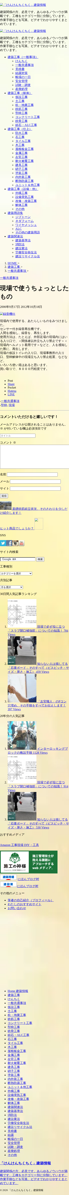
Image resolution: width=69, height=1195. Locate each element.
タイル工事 (23, 141)
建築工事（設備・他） (23, 189)
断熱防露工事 (24, 181)
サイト (4, 488)
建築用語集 (15, 213)
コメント (8, 442)
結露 (11, 1135)
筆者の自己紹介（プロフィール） (31, 900)
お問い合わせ (17, 908)
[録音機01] (7, 313)
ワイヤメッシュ (26, 225)
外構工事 (21, 193)
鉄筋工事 (21, 109)
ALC (18, 228)
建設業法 (21, 248)
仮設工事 (21, 97)
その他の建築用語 (27, 232)
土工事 (20, 101)
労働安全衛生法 (26, 252)
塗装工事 (21, 173)
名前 (3, 474)
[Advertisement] (34, 951)
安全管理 (21, 81)
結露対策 (21, 73)
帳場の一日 (23, 77)
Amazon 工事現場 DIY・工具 (19, 845)
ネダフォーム (24, 221)
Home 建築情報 (18, 991)
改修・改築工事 (26, 201)
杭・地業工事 (24, 105)
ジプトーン (23, 217)
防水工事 (21, 133)
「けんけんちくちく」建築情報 (25, 1163)
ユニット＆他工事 (27, 185)
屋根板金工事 (24, 149)
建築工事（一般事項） (23, 57)
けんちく (21, 61)
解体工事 (21, 205)
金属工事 (21, 153)
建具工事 (21, 165)
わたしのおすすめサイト (24, 904)
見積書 (20, 69)
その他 (20, 209)
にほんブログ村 (28, 879)
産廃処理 (21, 89)
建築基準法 (23, 240)
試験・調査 (23, 85)
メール (4, 481)
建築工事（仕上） (20, 129)
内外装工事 (23, 177)
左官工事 (21, 157)
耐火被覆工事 (24, 161)
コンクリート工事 (27, 117)
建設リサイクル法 (27, 256)
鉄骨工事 (21, 121)
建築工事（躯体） (20, 93)
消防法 (20, 244)
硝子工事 (21, 169)
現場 (12, 405)
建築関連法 (15, 236)
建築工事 (14, 995)
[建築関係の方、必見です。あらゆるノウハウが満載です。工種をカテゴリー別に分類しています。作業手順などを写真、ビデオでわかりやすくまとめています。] (23, 4)
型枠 (4, 405)
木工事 (20, 145)
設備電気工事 (24, 197)
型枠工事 (21, 113)
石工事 (20, 137)
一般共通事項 (24, 65)
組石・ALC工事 (26, 125)
